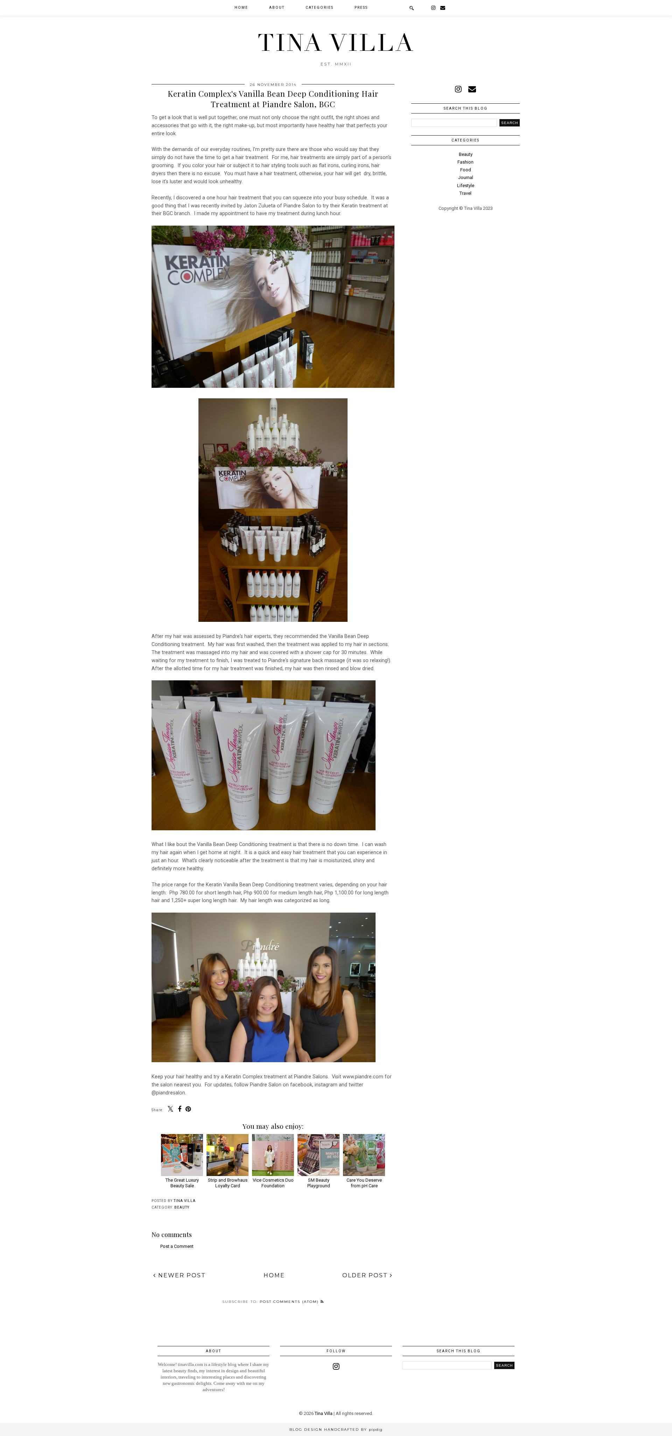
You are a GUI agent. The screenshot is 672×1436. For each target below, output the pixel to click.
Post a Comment (177, 1246)
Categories (320, 7)
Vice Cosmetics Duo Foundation (273, 1182)
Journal (465, 177)
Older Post (366, 1275)
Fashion (465, 162)
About (277, 7)
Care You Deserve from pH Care (364, 1182)
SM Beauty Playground (318, 1182)
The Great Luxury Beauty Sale (182, 1182)
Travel (465, 193)
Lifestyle (465, 185)
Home (241, 7)
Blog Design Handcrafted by (336, 1429)
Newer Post (181, 1275)
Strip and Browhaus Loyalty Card (227, 1182)
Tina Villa (336, 43)
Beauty (181, 1207)
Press (361, 7)
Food (465, 169)
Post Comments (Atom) (290, 1301)
